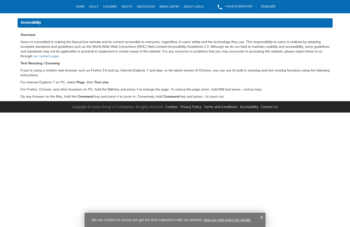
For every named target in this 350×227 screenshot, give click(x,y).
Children (110, 7)
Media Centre (169, 7)
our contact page (46, 56)
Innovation (146, 7)
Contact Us (269, 106)
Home (80, 7)
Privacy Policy (190, 106)
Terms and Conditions (221, 106)
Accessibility (249, 106)
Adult (93, 7)
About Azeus (193, 7)
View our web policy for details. (227, 220)
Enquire (268, 6)
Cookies (171, 106)
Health (126, 7)
